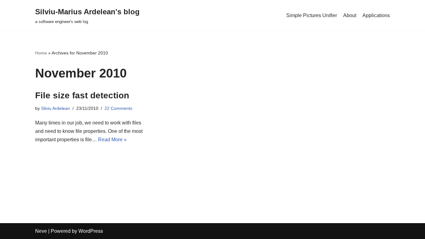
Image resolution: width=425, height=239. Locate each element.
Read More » (112, 139)
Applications (376, 15)
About (349, 15)
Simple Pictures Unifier (311, 15)
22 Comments (118, 108)
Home (41, 52)
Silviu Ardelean (55, 108)
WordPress (90, 231)
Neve (41, 231)
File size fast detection (82, 95)
